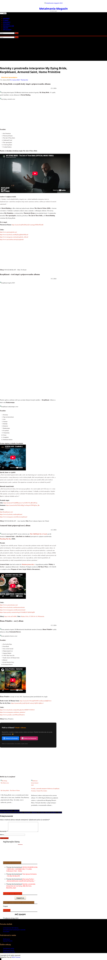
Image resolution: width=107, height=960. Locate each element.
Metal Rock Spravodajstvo (9, 77)
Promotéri (6, 932)
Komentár (4, 831)
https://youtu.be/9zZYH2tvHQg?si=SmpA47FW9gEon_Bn (22, 505)
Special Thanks (7, 941)
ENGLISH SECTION (9, 952)
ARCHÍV (5, 28)
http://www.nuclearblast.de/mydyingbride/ (12, 239)
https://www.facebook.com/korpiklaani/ (11, 514)
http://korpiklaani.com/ (6, 512)
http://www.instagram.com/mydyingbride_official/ (14, 237)
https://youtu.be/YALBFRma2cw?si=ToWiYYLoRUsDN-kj (20, 503)
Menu (4, 13)
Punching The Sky (5, 539)
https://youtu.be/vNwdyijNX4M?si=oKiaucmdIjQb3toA (35, 701)
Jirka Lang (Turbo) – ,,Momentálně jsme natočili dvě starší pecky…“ (20, 880)
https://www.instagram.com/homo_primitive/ (12, 712)
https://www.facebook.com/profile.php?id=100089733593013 (17, 710)
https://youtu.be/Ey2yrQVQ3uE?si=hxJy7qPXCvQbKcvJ (27, 703)
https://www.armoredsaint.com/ (9, 605)
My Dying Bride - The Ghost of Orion (10, 790)
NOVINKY (6, 18)
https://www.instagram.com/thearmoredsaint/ (12, 610)
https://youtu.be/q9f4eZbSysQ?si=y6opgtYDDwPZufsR (27, 225)
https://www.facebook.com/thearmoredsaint (12, 607)
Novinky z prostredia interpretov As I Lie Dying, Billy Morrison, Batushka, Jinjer (20, 886)
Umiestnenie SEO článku (10, 928)
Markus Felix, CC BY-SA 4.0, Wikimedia (32, 616)
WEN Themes (16, 957)
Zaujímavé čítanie (8, 950)
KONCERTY (6, 22)
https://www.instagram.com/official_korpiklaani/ (13, 517)
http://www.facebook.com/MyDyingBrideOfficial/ (14, 234)
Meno (2, 835)
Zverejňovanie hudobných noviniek (14, 930)
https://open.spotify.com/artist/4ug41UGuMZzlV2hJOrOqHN (17, 612)
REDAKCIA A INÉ (8, 26)
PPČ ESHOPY (7, 30)
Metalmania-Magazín (53, 8)
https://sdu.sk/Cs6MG (10, 616)
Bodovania (6, 939)
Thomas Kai (24, 80)
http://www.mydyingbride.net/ (8, 232)
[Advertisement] (53, 50)
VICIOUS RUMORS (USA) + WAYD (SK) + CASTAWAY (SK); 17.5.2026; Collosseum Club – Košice (21, 869)
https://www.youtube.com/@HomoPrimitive (12, 715)
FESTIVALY (6, 24)
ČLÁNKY (6, 20)
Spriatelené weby (8, 948)
